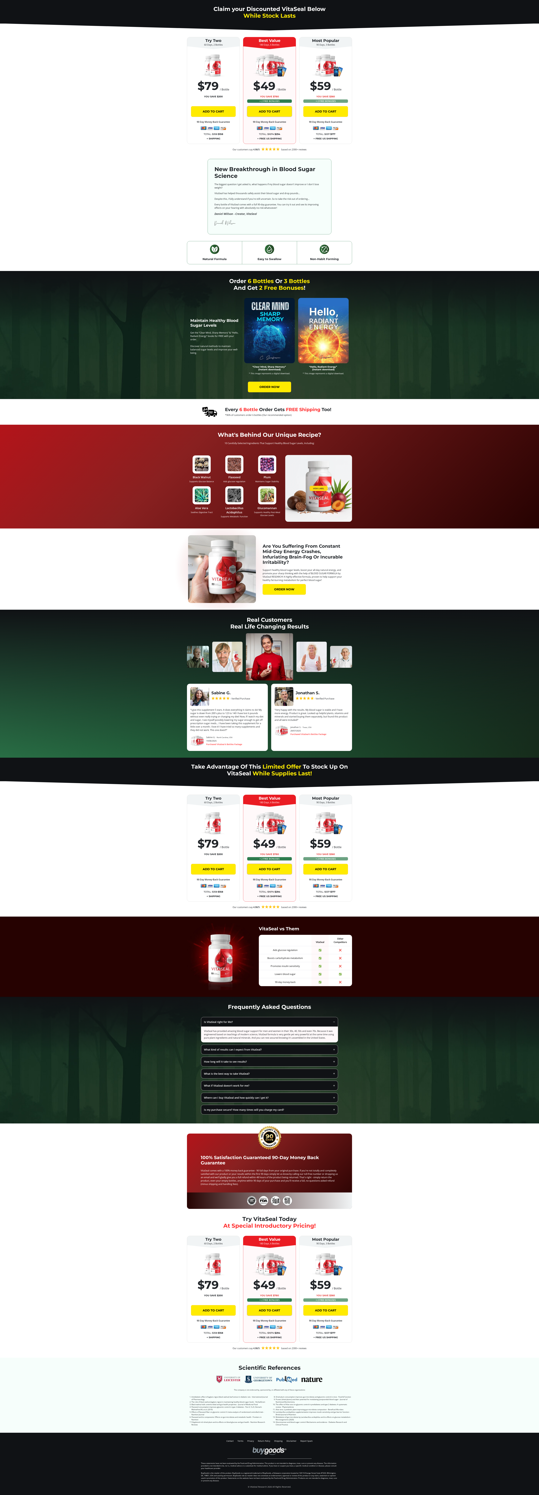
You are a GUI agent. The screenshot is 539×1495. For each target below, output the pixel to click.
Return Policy (264, 1441)
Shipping (278, 1441)
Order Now (269, 387)
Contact (230, 1441)
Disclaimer (291, 1441)
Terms (240, 1441)
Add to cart (213, 111)
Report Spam (306, 1441)
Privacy (250, 1441)
